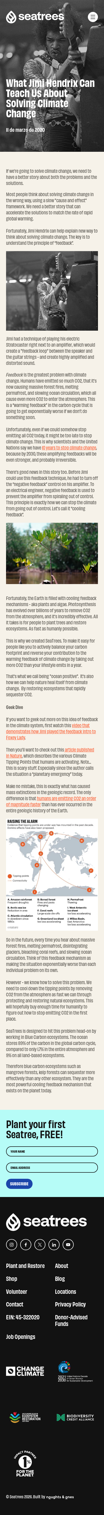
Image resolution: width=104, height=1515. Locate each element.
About (61, 1265)
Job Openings (20, 1336)
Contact (14, 1303)
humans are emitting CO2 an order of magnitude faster (51, 801)
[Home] (35, 17)
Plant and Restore (25, 1265)
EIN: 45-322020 (23, 1316)
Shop (11, 1278)
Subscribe (19, 1184)
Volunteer (16, 1290)
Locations (65, 1290)
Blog (60, 1278)
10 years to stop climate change (69, 447)
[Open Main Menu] (93, 17)
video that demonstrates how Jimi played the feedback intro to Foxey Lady (51, 731)
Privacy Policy (70, 1303)
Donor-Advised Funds (71, 1320)
